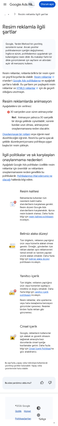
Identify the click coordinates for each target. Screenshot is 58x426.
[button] (5, 4)
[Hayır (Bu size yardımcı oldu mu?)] (50, 383)
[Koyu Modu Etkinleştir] (38, 408)
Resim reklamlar (43, 77)
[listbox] (46, 419)
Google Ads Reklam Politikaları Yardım (22, 4)
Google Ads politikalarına (27, 80)
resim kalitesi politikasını (41, 216)
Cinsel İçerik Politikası (40, 348)
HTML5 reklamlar (26, 88)
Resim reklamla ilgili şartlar (33, 14)
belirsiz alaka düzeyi (39, 259)
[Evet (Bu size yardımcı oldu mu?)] (42, 383)
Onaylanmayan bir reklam (16, 134)
